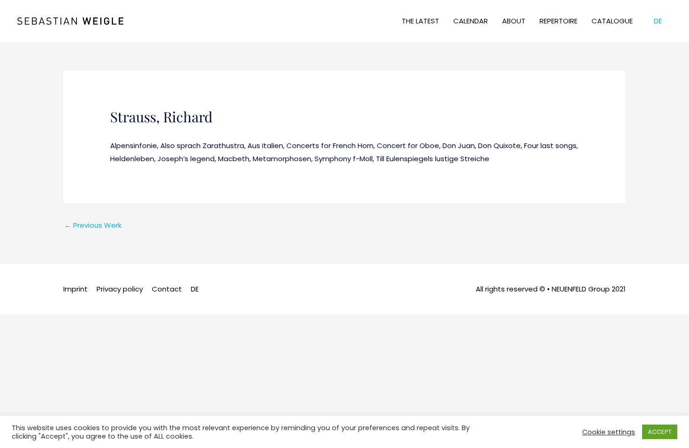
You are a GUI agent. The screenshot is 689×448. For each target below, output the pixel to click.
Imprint (75, 289)
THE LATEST (420, 21)
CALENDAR (470, 21)
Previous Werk (92, 225)
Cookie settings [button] (608, 432)
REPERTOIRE (558, 21)
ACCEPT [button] (660, 431)
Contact (167, 289)
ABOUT (513, 21)
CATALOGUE (612, 21)
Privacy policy (120, 289)
